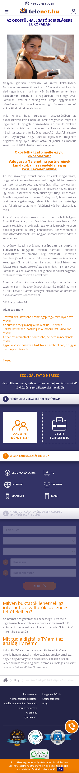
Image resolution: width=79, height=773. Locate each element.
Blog (16, 680)
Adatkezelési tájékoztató (23, 698)
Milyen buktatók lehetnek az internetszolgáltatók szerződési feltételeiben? (36, 607)
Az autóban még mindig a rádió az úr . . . (32, 325)
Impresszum (30, 694)
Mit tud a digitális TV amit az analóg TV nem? (33, 641)
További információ (43, 769)
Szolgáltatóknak (50, 698)
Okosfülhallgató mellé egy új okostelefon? (39, 154)
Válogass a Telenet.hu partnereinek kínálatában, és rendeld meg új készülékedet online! (39, 165)
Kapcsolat (31, 712)
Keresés (39, 586)
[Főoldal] (5, 681)
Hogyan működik (51, 694)
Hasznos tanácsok (27, 708)
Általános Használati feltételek (20, 703)
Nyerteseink (30, 717)
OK (60, 769)
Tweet (7, 360)
